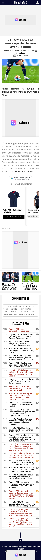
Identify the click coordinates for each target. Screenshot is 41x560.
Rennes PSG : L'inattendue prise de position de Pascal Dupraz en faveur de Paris (20, 365)
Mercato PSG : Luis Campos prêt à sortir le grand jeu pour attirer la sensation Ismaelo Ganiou (21, 373)
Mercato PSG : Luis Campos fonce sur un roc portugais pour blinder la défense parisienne (20, 422)
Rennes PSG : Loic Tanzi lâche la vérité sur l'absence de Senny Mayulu (21, 381)
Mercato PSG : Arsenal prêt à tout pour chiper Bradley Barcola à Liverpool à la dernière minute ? (21, 396)
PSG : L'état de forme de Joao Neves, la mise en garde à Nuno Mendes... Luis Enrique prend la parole (21, 447)
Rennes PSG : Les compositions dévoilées (19, 330)
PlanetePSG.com (15, 546)
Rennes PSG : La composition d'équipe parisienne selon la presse (21, 404)
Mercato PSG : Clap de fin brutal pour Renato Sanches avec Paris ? (21, 430)
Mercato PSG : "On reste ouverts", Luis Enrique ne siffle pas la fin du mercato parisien (22, 504)
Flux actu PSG (20, 324)
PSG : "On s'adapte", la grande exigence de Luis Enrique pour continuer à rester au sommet (22, 455)
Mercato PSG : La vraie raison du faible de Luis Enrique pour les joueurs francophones (22, 469)
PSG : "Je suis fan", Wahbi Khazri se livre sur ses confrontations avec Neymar (21, 343)
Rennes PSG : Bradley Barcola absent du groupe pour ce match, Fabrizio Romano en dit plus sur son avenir (22, 438)
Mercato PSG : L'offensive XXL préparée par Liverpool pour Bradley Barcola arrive (22, 336)
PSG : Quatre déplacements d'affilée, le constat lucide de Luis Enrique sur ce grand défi (21, 462)
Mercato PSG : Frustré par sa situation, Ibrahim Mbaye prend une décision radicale (21, 477)
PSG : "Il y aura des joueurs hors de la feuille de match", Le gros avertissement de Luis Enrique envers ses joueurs (22, 512)
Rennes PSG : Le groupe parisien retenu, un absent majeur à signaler (20, 388)
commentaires (21, 56)
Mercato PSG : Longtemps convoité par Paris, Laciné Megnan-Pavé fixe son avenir (21, 358)
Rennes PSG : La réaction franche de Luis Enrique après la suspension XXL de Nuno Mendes (22, 485)
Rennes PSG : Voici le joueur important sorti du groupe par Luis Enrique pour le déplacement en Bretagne (22, 413)
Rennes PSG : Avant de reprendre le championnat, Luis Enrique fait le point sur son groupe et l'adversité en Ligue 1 (21, 522)
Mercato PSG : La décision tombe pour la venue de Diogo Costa (22, 350)
